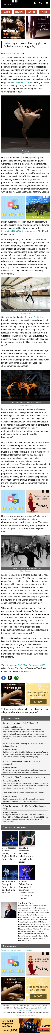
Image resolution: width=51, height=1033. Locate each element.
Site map (6, 1006)
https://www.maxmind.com (27, 1015)
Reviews (19, 12)
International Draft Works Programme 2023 (25, 665)
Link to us (30, 1006)
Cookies (38, 1006)
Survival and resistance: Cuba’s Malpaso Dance (22, 723)
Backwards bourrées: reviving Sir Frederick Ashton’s (24, 744)
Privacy (45, 1006)
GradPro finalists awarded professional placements (23, 793)
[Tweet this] (10, 678)
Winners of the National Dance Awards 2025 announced (21, 762)
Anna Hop (6, 57)
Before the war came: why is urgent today (24, 807)
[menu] (47, 3)
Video (44, 12)
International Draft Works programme (18, 231)
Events (7, 12)
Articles (31, 12)
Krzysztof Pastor (31, 317)
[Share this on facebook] (3, 678)
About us (23, 1006)
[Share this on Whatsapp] (16, 678)
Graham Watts (9, 53)
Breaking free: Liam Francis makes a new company (24, 777)
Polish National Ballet (19, 82)
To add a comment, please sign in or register (17, 950)
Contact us (14, 1006)
